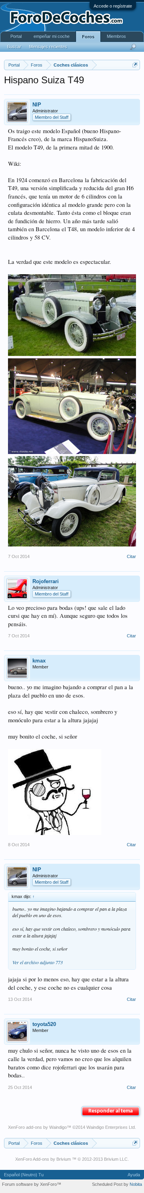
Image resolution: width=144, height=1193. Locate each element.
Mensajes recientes (48, 46)
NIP (36, 105)
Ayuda (134, 1174)
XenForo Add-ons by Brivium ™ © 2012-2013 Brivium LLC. (72, 1159)
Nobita (136, 1184)
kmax (39, 661)
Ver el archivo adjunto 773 (37, 962)
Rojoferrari (45, 581)
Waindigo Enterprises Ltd (110, 1127)
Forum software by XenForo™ (31, 1184)
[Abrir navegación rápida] (135, 64)
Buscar (14, 46)
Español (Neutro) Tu (24, 1174)
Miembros (116, 36)
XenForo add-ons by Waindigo (37, 1127)
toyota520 (44, 1024)
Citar (131, 556)
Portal (16, 36)
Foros (88, 36)
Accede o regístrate (113, 6)
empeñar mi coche (52, 36)
